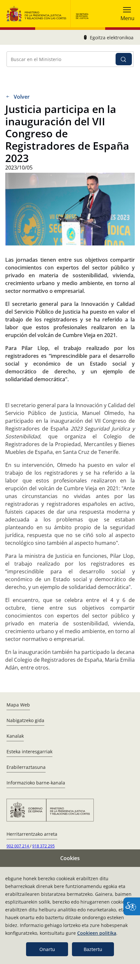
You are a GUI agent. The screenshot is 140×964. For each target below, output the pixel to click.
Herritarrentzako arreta (32, 834)
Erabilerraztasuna (26, 767)
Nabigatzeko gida (25, 720)
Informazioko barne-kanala (36, 783)
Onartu (47, 949)
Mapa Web (18, 705)
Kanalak (15, 736)
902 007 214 (18, 846)
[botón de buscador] (124, 59)
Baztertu (93, 949)
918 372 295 (43, 846)
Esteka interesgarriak (29, 751)
